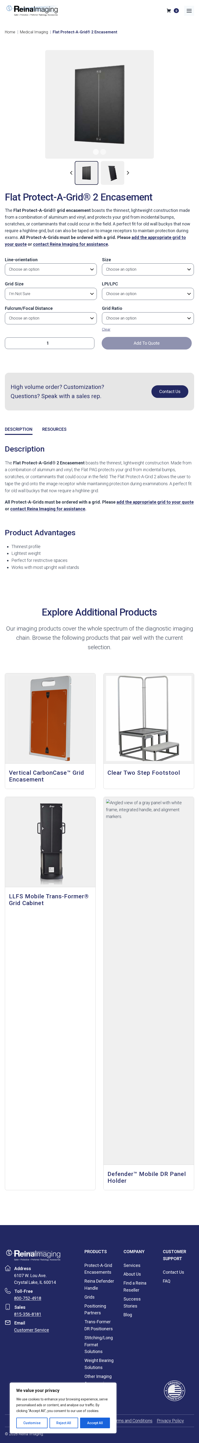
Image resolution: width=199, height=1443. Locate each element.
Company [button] (134, 1251)
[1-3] (99, 104)
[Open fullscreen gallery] (170, 154)
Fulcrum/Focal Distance (29, 308)
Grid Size (14, 283)
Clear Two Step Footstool (144, 772)
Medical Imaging (34, 32)
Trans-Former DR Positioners (98, 1325)
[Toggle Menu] (189, 11)
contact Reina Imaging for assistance (70, 244)
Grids (89, 1297)
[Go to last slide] (71, 172)
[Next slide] (127, 172)
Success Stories (132, 1302)
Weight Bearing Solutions (99, 1364)
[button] (86, 173)
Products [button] (95, 1251)
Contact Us (173, 1272)
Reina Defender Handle (99, 1285)
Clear (106, 329)
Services (132, 1265)
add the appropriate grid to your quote (155, 502)
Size (106, 259)
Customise (32, 1423)
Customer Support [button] (174, 1255)
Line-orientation (21, 259)
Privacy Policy (170, 1420)
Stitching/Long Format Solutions (98, 1344)
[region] (63, 1408)
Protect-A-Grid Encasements (98, 1269)
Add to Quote (147, 343)
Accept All (95, 1423)
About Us (132, 1274)
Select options (25, 917)
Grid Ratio (112, 308)
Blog (128, 1314)
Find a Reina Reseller (135, 1286)
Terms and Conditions (132, 1420)
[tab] (96, 152)
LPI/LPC (110, 283)
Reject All (63, 1423)
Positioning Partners (95, 1309)
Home (10, 32)
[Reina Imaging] (33, 1255)
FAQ (166, 1281)
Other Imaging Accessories (98, 1380)
